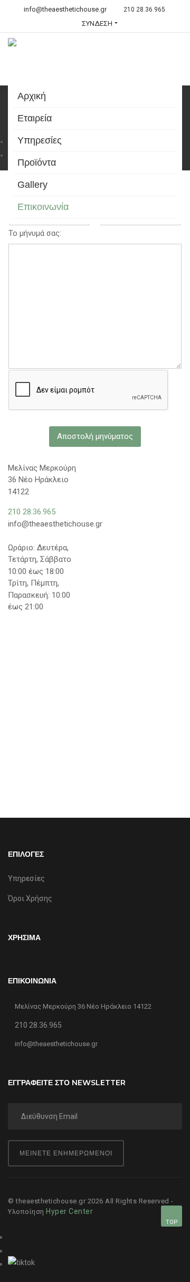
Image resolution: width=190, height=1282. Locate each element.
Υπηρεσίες (39, 140)
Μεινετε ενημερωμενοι (66, 1153)
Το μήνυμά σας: (34, 233)
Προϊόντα (36, 162)
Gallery (32, 184)
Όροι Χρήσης (30, 898)
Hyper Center (69, 1211)
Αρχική (31, 96)
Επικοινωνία (43, 207)
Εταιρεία (34, 118)
